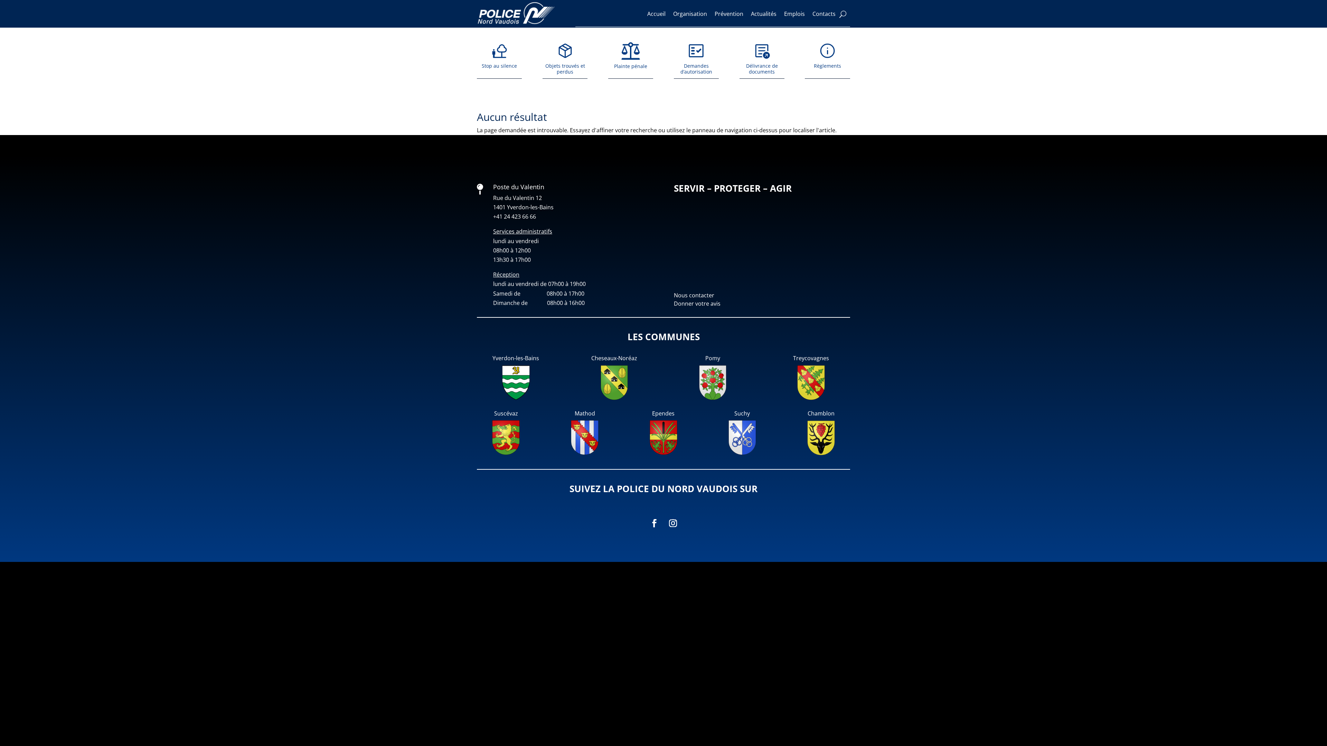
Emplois (794, 14)
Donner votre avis (697, 303)
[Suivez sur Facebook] (654, 523)
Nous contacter (694, 295)
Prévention (729, 14)
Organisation (690, 14)
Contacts (824, 14)
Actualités (764, 14)
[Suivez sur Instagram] (673, 523)
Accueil (656, 14)
